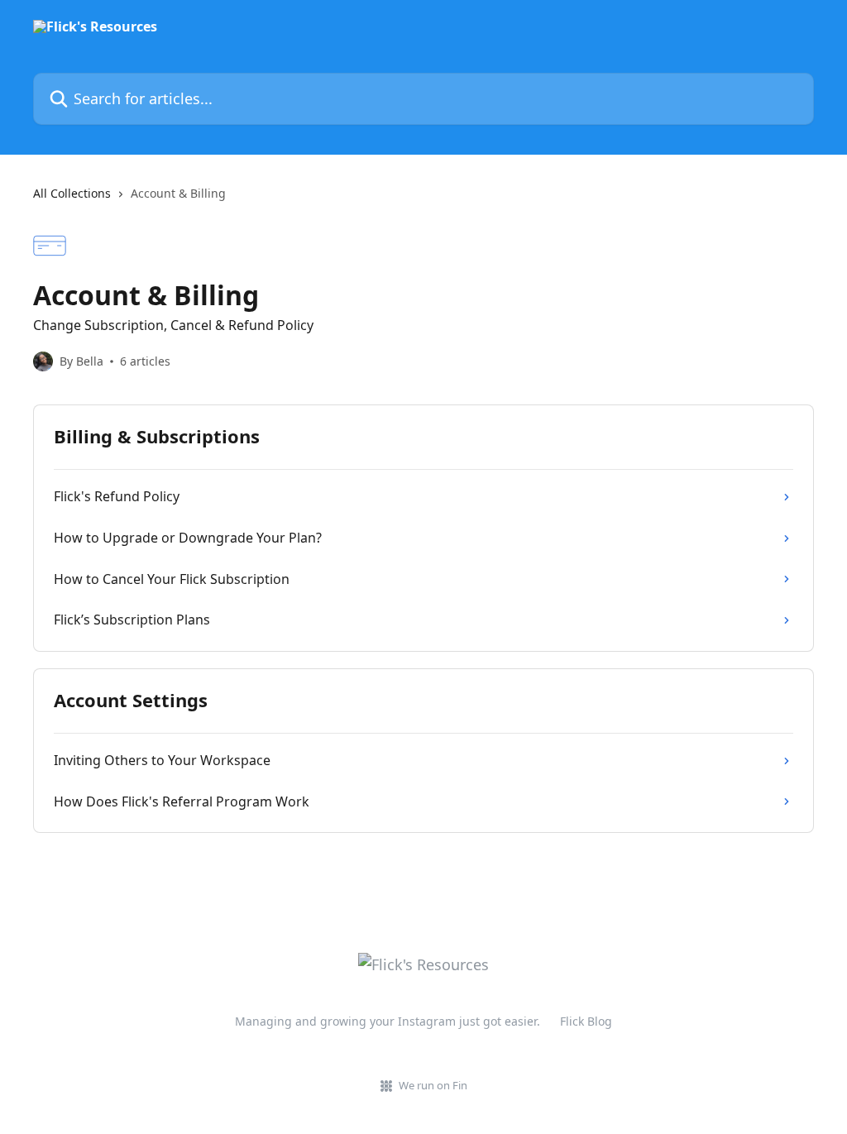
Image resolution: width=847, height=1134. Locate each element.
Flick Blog (586, 1021)
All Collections (72, 193)
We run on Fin (433, 1085)
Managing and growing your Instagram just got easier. (387, 1021)
